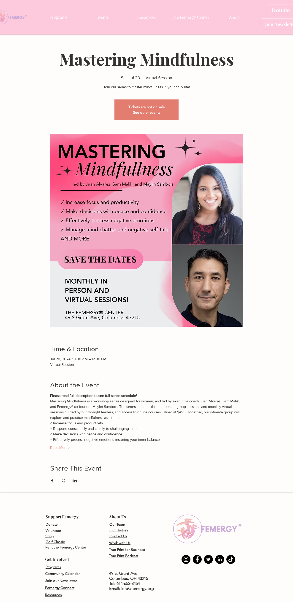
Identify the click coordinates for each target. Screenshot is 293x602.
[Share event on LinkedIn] (75, 480)
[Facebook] (197, 559)
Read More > (60, 447)
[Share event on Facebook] (52, 480)
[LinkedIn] (219, 559)
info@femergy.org (137, 588)
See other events (146, 112)
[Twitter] (208, 559)
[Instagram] (186, 559)
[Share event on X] (63, 480)
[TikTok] (230, 559)
